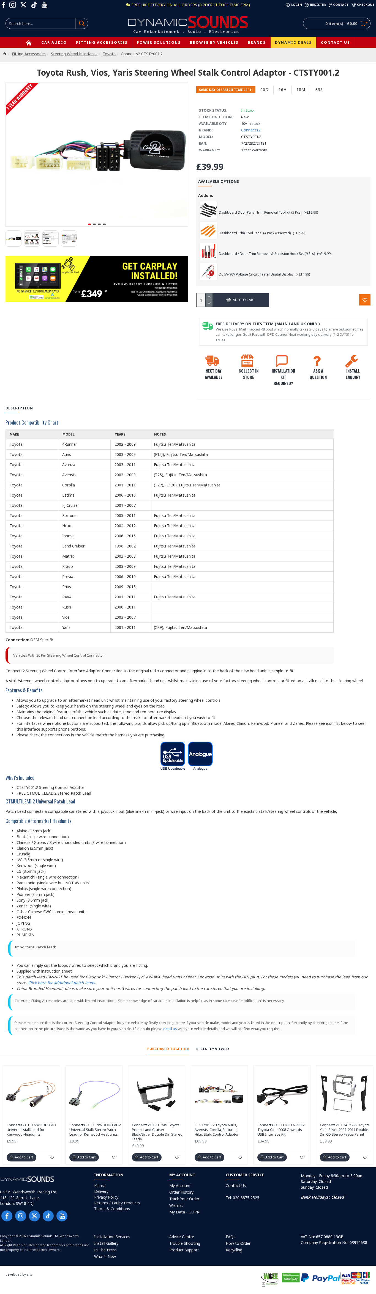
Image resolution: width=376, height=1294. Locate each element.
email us (170, 1028)
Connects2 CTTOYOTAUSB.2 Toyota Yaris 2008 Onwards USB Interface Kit (280, 1130)
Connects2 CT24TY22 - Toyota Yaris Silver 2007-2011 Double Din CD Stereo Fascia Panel (345, 1130)
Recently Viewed (212, 1049)
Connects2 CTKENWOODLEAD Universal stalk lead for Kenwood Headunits (31, 1130)
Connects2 (250, 130)
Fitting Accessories (29, 53)
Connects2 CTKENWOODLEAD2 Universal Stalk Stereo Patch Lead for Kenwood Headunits (95, 1130)
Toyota (109, 53)
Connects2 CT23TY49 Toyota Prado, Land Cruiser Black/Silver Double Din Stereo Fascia (157, 1132)
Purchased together (168, 1049)
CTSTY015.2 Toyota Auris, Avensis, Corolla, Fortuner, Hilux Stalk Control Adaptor (217, 1130)
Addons (205, 195)
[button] (89, 224)
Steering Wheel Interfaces (74, 53)
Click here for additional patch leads (61, 982)
